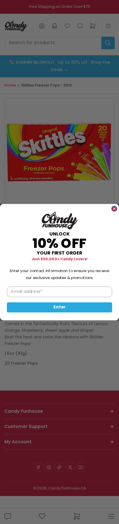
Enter (59, 307)
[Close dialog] (114, 208)
